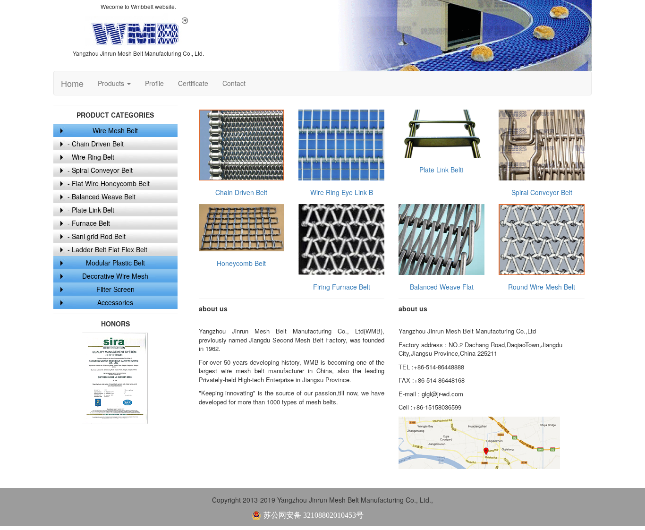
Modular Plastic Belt (115, 262)
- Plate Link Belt (91, 209)
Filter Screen (115, 289)
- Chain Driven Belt (96, 143)
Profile (154, 83)
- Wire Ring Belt (91, 157)
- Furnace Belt (89, 223)
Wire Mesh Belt (115, 130)
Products (112, 83)
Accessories (115, 302)
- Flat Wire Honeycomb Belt (109, 183)
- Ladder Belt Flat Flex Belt (107, 249)
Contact (234, 83)
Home (72, 83)
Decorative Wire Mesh (115, 276)
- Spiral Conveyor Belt (100, 170)
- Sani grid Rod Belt (97, 236)
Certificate (193, 83)
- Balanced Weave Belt (102, 196)
